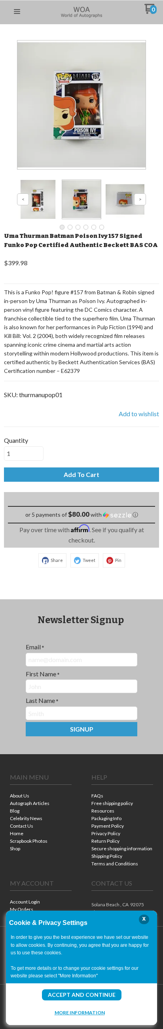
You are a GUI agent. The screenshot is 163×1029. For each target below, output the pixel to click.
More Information (80, 1012)
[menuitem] (41, 796)
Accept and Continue (82, 994)
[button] (17, 11)
